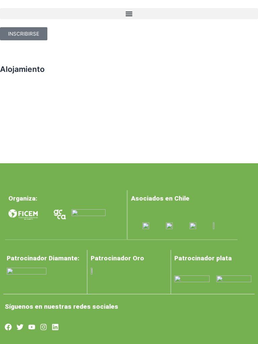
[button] (129, 13)
